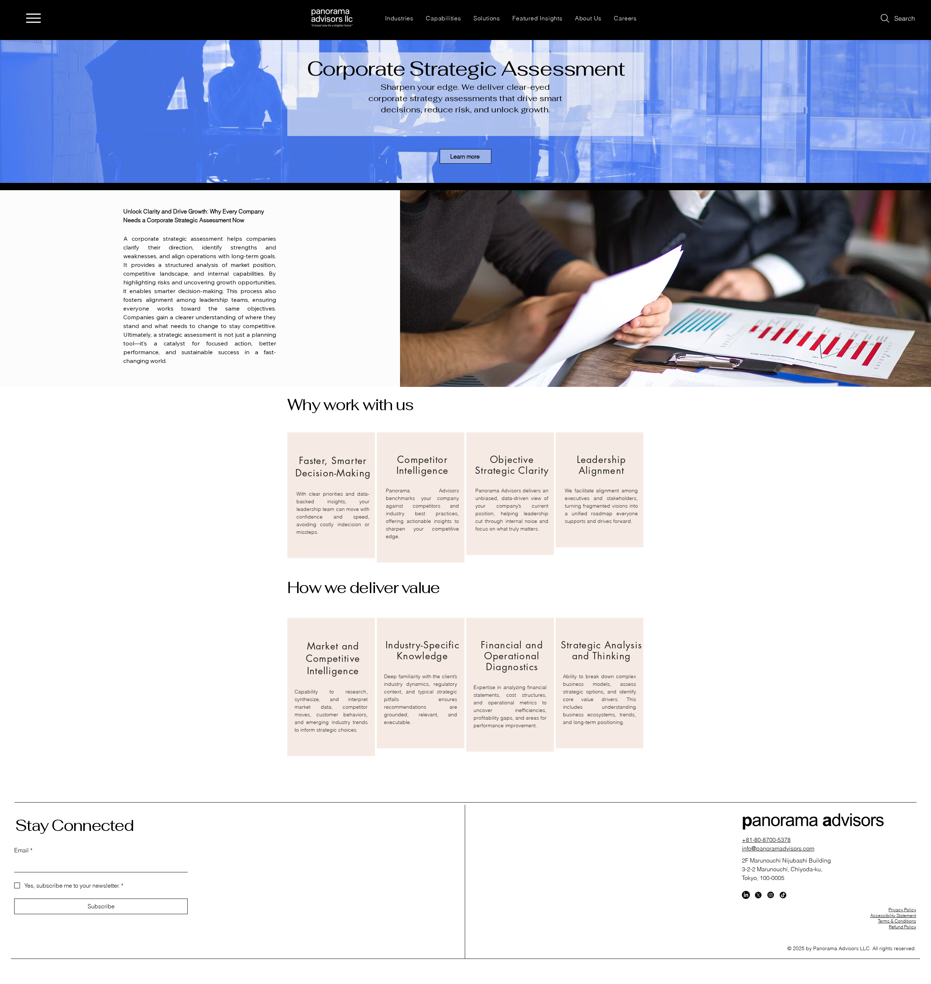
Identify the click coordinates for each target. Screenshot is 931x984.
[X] (758, 895)
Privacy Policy (902, 909)
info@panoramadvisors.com (778, 848)
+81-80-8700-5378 (766, 839)
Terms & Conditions (897, 921)
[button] (399, 18)
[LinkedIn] (746, 895)
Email (23, 850)
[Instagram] (771, 895)
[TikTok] (783, 895)
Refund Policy (902, 926)
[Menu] (33, 18)
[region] (331, 495)
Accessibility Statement (893, 915)
